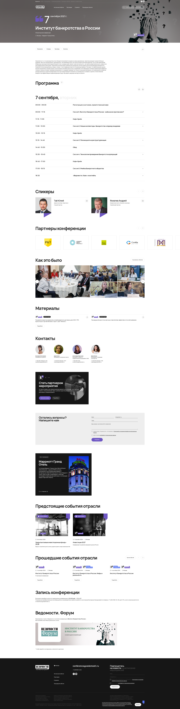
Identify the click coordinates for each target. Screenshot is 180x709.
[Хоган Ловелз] (104, 243)
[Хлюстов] (160, 243)
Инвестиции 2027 (79, 542)
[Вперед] (143, 191)
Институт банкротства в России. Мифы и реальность (87, 574)
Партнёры (57, 49)
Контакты (65, 49)
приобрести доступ (46, 598)
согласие (129, 703)
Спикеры (49, 49)
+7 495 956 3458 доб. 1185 (97, 360)
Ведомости (37, 1)
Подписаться (115, 686)
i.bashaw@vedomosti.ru (96, 362)
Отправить (97, 439)
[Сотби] (132, 243)
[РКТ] (48, 243)
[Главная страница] (40, 7)
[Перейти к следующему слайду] (143, 281)
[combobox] (133, 7)
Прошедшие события (87, 7)
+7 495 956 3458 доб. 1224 (41, 360)
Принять (138, 704)
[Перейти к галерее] (62, 281)
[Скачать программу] (61, 82)
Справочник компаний (55, 1)
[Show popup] (124, 7)
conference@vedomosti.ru (86, 666)
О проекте (77, 7)
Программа (40, 49)
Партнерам (69, 7)
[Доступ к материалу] (87, 317)
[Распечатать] (143, 89)
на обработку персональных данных (108, 435)
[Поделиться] (143, 49)
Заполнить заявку (45, 398)
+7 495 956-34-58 (77, 670)
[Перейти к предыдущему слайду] (37, 281)
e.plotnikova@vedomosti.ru (41, 362)
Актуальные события (59, 7)
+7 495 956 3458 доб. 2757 (60, 360)
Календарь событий (66, 1)
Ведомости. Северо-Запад (76, 1)
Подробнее (40, 326)
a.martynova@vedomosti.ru (78, 362)
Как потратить (47, 1)
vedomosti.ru (46, 700)
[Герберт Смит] (76, 243)
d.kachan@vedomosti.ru (59, 362)
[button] (62, 207)
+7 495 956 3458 (76, 360)
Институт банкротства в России (47, 573)
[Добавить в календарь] (139, 89)
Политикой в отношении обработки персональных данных (115, 432)
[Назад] (138, 191)
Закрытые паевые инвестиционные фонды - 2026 (51, 543)
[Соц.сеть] (141, 1)
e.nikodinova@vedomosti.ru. (42, 601)
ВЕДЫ (42, 1)
